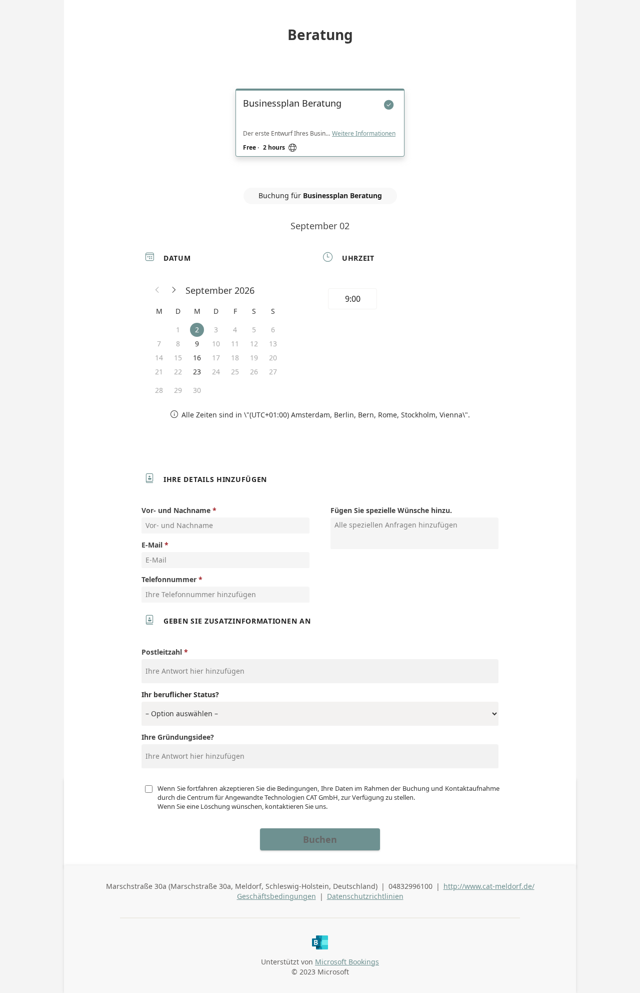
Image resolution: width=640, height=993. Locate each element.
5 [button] (254, 329)
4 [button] (235, 329)
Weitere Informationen (364, 133)
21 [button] (159, 371)
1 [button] (178, 329)
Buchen (320, 839)
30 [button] (197, 390)
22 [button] (178, 371)
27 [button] (273, 371)
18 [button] (235, 357)
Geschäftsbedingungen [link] (276, 896)
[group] (408, 300)
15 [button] (178, 357)
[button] (158, 290)
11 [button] (235, 343)
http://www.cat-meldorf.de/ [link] (489, 886)
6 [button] (273, 329)
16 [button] (197, 357)
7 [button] (159, 343)
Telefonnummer (169, 579)
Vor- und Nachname (176, 510)
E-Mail (152, 545)
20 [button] (273, 357)
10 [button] (216, 343)
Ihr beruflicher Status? (180, 694)
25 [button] (235, 371)
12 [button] (254, 343)
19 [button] (254, 357)
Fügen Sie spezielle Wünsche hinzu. (391, 510)
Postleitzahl (163, 652)
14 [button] (159, 357)
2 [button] (197, 329)
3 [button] (216, 329)
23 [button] (197, 371)
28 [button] (159, 390)
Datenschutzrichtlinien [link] (365, 896)
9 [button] (197, 343)
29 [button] (178, 390)
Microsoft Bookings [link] (347, 961)
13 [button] (273, 343)
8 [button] (178, 343)
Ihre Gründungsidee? (178, 737)
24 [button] (216, 371)
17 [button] (216, 357)
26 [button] (254, 371)
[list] (320, 132)
